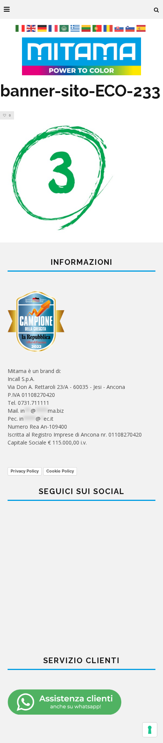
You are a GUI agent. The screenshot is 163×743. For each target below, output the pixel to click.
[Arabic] (65, 27)
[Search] (156, 9)
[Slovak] (119, 27)
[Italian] (21, 27)
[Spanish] (141, 27)
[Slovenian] (130, 27)
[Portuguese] (97, 27)
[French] (54, 27)
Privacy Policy (25, 471)
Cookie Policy (60, 471)
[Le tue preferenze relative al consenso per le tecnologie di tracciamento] (150, 730)
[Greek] (76, 27)
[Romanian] (108, 27)
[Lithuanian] (87, 27)
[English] (32, 27)
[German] (43, 27)
